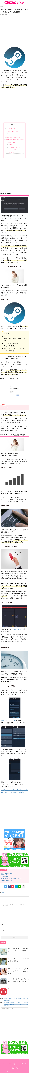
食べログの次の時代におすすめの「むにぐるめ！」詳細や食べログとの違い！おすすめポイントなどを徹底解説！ (16, 1004)
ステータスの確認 (11, 149)
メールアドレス (4, 930)
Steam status (17, 629)
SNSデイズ (14, 1068)
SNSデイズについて (7, 1063)
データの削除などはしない (13, 147)
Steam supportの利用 (12, 155)
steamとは (9, 133)
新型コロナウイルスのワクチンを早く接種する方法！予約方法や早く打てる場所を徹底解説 (18, 971)
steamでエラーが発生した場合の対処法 (14, 139)
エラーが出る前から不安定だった (14, 131)
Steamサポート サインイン (8, 720)
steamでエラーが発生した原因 (12, 137)
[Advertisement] (14, 31)
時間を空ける (10, 152)
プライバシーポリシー (16, 1063)
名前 (2, 924)
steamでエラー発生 (10, 128)
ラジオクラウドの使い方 (14, 989)
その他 (2, 892)
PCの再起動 (10, 144)
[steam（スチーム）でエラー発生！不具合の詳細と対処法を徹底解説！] (16, 886)
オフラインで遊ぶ (11, 142)
